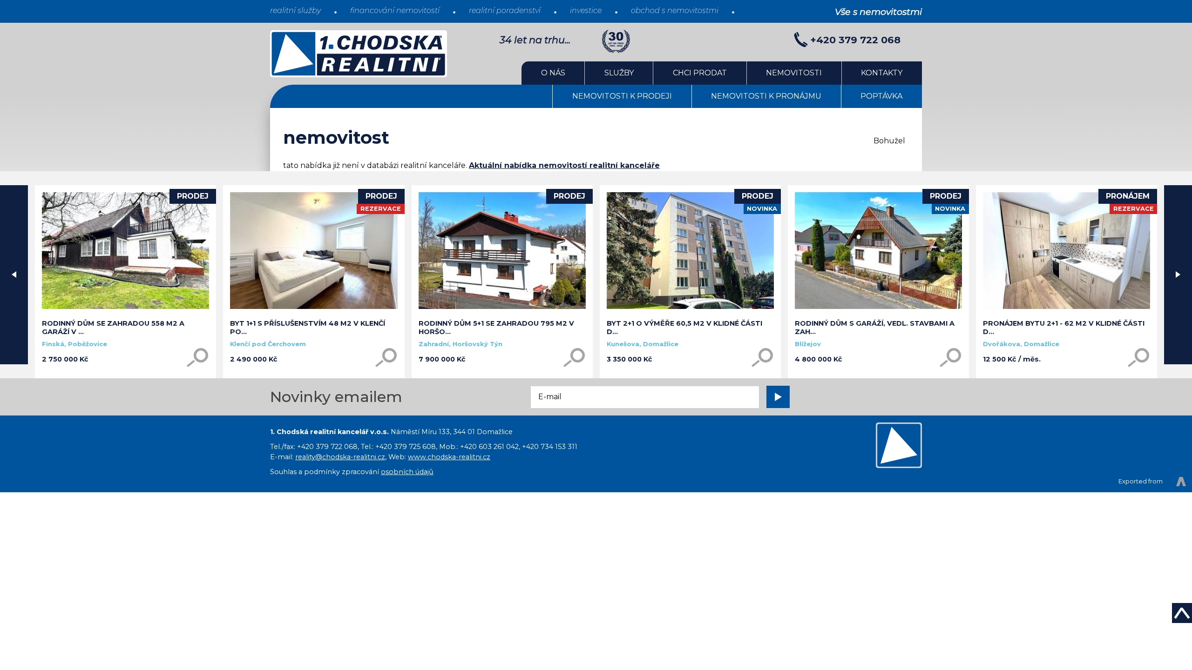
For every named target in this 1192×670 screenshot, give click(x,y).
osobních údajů (407, 472)
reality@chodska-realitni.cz (340, 457)
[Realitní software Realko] (1152, 481)
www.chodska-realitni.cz (449, 457)
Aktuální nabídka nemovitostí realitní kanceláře (564, 165)
